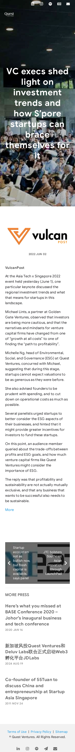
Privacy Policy (41, 732)
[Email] (68, 3)
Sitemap (61, 732)
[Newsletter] (59, 3)
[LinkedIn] (32, 3)
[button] (69, 14)
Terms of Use (17, 732)
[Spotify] (50, 3)
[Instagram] (41, 3)
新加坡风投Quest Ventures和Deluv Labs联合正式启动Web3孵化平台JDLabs (36, 652)
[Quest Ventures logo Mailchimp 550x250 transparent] (9, 14)
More (9, 510)
